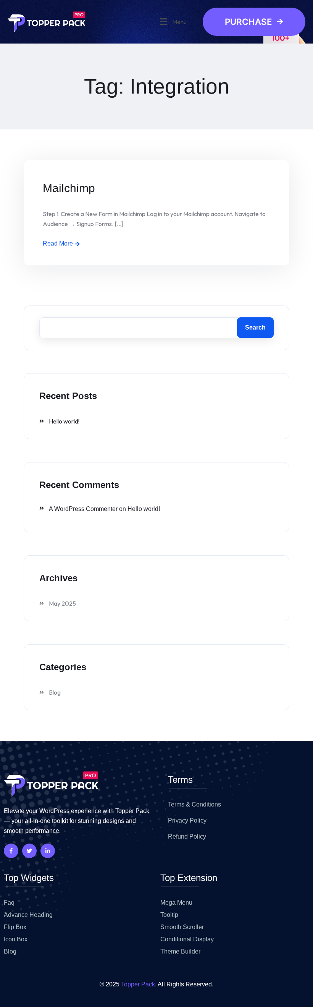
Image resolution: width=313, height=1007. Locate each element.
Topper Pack (138, 984)
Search (255, 327)
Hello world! (64, 421)
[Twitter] (29, 851)
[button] (172, 22)
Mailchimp (69, 188)
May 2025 (62, 603)
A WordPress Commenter (83, 509)
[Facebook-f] (11, 851)
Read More (58, 243)
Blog (55, 692)
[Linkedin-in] (47, 851)
